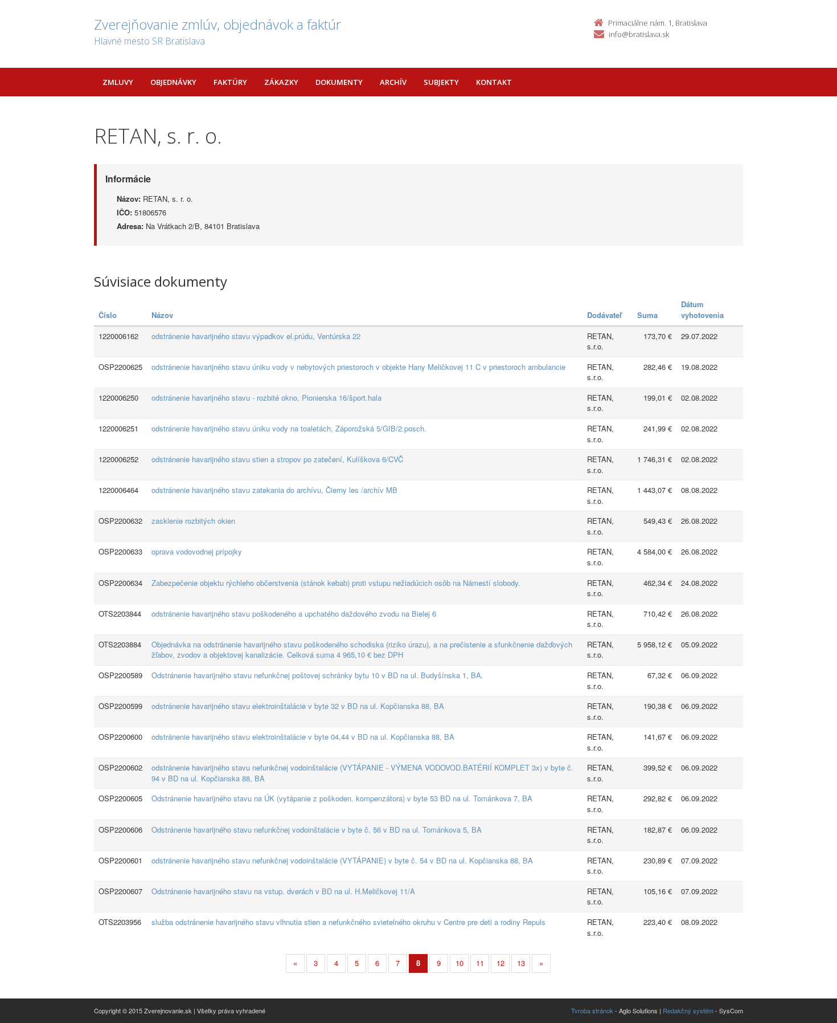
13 (521, 962)
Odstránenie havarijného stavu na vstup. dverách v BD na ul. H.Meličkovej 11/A (283, 891)
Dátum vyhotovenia (702, 309)
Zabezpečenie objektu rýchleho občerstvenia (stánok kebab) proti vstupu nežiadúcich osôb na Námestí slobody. (335, 582)
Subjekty (441, 82)
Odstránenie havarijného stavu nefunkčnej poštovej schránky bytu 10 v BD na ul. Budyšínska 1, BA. (317, 675)
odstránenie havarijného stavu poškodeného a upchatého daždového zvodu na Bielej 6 (293, 613)
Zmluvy (117, 82)
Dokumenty (339, 82)
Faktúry (230, 82)
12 (500, 962)
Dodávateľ (604, 314)
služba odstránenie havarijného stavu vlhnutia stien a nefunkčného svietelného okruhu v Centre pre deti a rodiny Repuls (348, 921)
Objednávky (173, 82)
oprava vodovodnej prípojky (196, 551)
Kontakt (494, 82)
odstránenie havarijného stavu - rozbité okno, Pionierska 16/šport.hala (266, 397)
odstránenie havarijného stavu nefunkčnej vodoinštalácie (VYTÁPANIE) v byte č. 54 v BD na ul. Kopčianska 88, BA (342, 860)
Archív (393, 82)
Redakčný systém (688, 1010)
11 (480, 962)
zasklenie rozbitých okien (193, 520)
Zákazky (281, 82)
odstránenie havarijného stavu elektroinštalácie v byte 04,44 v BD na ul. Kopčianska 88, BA (302, 736)
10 (459, 962)
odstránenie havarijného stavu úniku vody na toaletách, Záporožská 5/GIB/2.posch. (288, 428)
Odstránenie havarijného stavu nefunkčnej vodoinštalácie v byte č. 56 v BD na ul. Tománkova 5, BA (316, 829)
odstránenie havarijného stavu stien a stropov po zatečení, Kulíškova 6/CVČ (277, 459)
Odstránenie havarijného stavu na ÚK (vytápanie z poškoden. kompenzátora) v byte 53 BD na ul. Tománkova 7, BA (341, 798)
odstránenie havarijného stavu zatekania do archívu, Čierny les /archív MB (274, 489)
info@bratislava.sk (639, 34)
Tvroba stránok (592, 1010)
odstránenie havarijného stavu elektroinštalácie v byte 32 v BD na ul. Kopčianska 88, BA (297, 705)
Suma (647, 314)
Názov (162, 314)
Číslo (108, 314)
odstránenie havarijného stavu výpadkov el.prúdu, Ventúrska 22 (255, 336)
